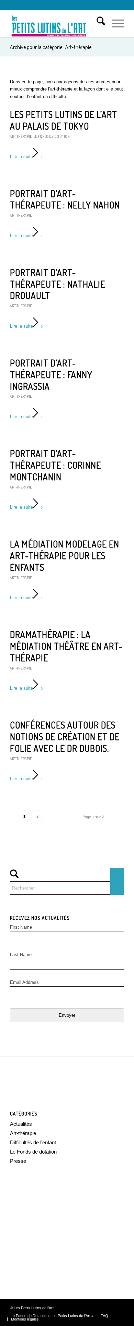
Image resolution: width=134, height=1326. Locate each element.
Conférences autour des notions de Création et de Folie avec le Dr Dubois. (65, 736)
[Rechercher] (97, 23)
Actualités (21, 1124)
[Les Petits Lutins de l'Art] (55, 23)
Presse (18, 1161)
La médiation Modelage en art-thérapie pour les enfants (64, 555)
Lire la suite (21, 156)
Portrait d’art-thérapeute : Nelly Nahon (65, 199)
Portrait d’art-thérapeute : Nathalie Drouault (57, 284)
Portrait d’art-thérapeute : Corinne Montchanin (55, 465)
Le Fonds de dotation (51, 136)
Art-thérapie (21, 136)
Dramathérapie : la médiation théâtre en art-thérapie (66, 646)
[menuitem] (97, 23)
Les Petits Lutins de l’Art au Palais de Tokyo (63, 120)
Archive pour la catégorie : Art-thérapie (50, 47)
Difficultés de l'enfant (33, 1142)
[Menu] (114, 23)
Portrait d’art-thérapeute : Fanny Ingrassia (51, 374)
